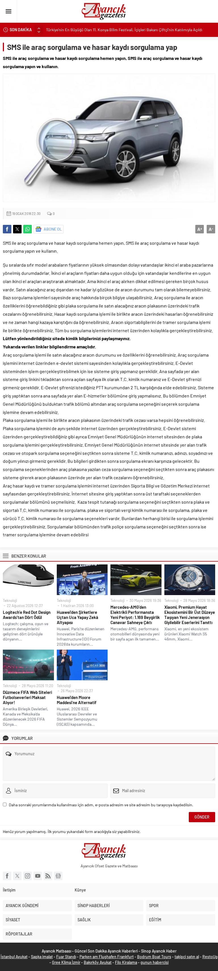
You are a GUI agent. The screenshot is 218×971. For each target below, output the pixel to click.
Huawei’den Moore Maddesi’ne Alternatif (77, 700)
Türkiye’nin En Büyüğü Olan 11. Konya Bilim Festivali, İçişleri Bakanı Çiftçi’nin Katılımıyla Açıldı (124, 29)
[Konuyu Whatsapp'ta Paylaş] (27, 229)
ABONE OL (53, 229)
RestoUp (210, 956)
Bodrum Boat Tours (154, 956)
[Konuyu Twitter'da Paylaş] (17, 229)
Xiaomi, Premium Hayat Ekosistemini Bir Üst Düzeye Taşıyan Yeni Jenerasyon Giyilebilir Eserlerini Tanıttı (189, 614)
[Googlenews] (58, 876)
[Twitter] (17, 876)
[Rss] (48, 876)
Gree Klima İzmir (66, 962)
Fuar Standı (66, 956)
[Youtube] (37, 876)
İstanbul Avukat (14, 956)
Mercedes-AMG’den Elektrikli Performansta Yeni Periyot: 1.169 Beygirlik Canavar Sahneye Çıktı (135, 614)
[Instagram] (27, 876)
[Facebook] (7, 876)
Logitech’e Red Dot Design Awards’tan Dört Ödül (27, 615)
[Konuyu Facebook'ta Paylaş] (7, 229)
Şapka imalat (42, 956)
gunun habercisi (155, 962)
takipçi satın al (187, 956)
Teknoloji (10, 600)
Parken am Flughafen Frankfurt (106, 956)
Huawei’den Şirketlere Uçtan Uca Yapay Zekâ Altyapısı (77, 617)
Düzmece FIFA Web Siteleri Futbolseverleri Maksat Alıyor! (27, 697)
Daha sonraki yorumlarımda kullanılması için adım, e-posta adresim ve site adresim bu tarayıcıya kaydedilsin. (101, 804)
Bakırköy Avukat (98, 962)
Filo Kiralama (126, 962)
